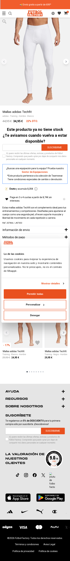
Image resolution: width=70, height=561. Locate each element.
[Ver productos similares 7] (40, 371)
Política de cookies (48, 551)
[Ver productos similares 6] (38, 371)
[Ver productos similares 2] (29, 371)
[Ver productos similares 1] (27, 371)
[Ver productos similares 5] (36, 371)
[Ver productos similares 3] (31, 371)
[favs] (59, 13)
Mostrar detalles (50, 283)
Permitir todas (35, 294)
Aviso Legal (49, 544)
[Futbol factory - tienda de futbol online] (34, 13)
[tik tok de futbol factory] (17, 474)
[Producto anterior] (6, 332)
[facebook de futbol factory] (34, 475)
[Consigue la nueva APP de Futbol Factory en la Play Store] (50, 497)
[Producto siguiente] (63, 332)
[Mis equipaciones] (53, 13)
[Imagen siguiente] (66, 61)
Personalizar (33, 304)
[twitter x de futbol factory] (43, 475)
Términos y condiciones (27, 544)
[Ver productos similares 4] (34, 371)
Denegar (35, 315)
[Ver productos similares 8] (43, 371)
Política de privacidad (23, 551)
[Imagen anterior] (4, 61)
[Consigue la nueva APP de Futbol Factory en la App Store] (18, 497)
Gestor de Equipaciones (35, 172)
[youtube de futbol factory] (52, 480)
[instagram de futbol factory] (26, 475)
